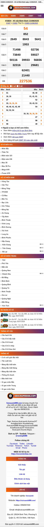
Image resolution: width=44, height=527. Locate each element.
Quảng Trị (5, 288)
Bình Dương (6, 227)
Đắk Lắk (5, 267)
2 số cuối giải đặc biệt (10, 357)
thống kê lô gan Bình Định (22, 131)
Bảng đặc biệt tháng (9, 368)
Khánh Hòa (6, 274)
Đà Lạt (4, 252)
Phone (24, 448)
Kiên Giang (6, 245)
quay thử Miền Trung (19, 134)
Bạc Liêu (5, 202)
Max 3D (4, 163)
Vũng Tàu (5, 181)
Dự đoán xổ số (7, 310)
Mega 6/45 (5, 170)
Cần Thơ (5, 185)
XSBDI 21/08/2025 (31, 23)
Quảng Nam (6, 270)
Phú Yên (5, 263)
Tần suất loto (7, 361)
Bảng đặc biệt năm (9, 371)
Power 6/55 (6, 173)
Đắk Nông (5, 302)
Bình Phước (6, 238)
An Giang (5, 213)
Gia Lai (4, 295)
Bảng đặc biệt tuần (9, 364)
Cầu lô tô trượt (7, 342)
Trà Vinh (5, 231)
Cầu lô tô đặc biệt (8, 339)
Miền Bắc (5, 148)
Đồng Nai (5, 210)
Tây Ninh (5, 217)
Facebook (14, 444)
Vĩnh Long (6, 224)
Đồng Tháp (6, 188)
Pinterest (18, 446)
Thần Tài (5, 152)
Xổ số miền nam (7, 177)
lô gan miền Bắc (8, 382)
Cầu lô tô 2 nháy (8, 346)
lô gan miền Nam (8, 389)
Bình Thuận (6, 220)
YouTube (9, 446)
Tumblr (33, 446)
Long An (5, 234)
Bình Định (5, 281)
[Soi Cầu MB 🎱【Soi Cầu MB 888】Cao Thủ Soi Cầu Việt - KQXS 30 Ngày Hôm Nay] (22, 8)
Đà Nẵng (5, 277)
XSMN (22, 16)
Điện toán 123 (7, 156)
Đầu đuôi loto (7, 378)
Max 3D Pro (6, 166)
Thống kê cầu (7, 331)
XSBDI (15, 23)
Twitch (26, 446)
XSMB (13, 16)
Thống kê (5, 353)
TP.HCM (5, 192)
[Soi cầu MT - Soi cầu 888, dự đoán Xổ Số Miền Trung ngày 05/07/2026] (5, 320)
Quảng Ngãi (6, 299)
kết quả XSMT (17, 137)
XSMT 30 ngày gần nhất (28, 140)
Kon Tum (5, 306)
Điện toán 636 (7, 159)
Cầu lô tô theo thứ (9, 349)
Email (18, 448)
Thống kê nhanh (8, 375)
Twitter (22, 444)
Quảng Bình (6, 284)
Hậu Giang (6, 241)
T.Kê (39, 16)
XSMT (30, 16)
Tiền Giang (6, 248)
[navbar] (2, 5)
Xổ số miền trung (8, 256)
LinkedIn (29, 444)
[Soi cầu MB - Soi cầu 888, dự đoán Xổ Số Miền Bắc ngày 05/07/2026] (5, 315)
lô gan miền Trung (9, 385)
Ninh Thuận (6, 291)
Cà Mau (4, 195)
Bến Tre (5, 199)
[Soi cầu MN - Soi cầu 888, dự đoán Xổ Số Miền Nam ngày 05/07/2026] (5, 326)
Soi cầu (4, 16)
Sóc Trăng (6, 206)
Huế (3, 260)
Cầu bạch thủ (7, 335)
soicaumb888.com (31, 524)
